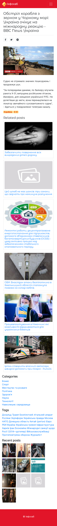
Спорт (5, 384)
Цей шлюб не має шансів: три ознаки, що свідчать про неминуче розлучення (28, 192)
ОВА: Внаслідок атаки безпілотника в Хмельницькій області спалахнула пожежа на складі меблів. (28, 285)
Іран (12, 428)
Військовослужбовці (38, 431)
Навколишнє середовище (16, 404)
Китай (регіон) (37, 421)
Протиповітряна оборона (16, 434)
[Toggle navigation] (51, 4)
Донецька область (19, 421)
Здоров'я (7, 394)
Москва (49, 418)
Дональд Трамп (10, 414)
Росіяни (6, 418)
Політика (7, 391)
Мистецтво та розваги (14, 387)
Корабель (8, 112)
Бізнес (5, 381)
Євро (49, 421)
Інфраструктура (45, 424)
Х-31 (16, 112)
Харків (5, 428)
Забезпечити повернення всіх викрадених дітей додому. (23, 153)
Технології (7, 401)
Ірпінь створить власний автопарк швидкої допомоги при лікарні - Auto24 (28, 367)
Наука (5, 397)
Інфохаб (12, 4)
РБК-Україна (8, 424)
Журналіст (36, 434)
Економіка (20, 428)
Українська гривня (26, 424)
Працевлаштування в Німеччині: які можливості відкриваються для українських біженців (27, 327)
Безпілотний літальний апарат (36, 414)
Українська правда (34, 418)
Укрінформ (17, 418)
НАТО (5, 421)
